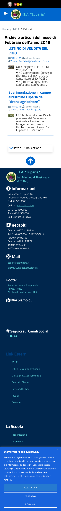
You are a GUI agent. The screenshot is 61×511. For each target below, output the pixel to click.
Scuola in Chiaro (20, 382)
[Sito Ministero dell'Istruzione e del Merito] (16, 4)
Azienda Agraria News (29, 61)
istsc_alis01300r (25, 205)
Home (5, 29)
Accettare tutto (30, 487)
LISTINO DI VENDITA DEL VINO (28, 51)
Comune (16, 402)
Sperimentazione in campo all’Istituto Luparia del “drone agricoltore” (29, 96)
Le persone (17, 441)
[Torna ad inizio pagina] (30, 163)
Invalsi (15, 395)
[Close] (58, 449)
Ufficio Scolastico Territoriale (26, 375)
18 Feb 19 (16, 58)
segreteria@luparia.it (18, 263)
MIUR (15, 362)
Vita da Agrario (33, 109)
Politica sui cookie (20, 479)
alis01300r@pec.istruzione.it (23, 267)
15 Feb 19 (16, 106)
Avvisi (14, 61)
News (46, 61)
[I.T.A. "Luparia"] (16, 14)
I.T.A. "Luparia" (33, 14)
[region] (30, 479)
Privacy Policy (15, 288)
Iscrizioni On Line (20, 389)
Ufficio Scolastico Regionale (26, 369)
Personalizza (30, 495)
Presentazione (19, 435)
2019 (16, 29)
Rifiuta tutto (30, 504)
